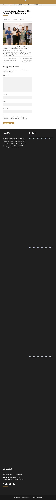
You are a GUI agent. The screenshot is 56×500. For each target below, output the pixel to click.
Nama (5, 94)
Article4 (22, 19)
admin (15, 19)
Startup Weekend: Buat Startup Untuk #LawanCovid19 (25, 60)
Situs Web (5, 108)
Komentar (6, 75)
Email (4, 101)
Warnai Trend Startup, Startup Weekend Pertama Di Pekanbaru (10, 60)
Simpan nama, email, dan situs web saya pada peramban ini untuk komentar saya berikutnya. (15, 117)
